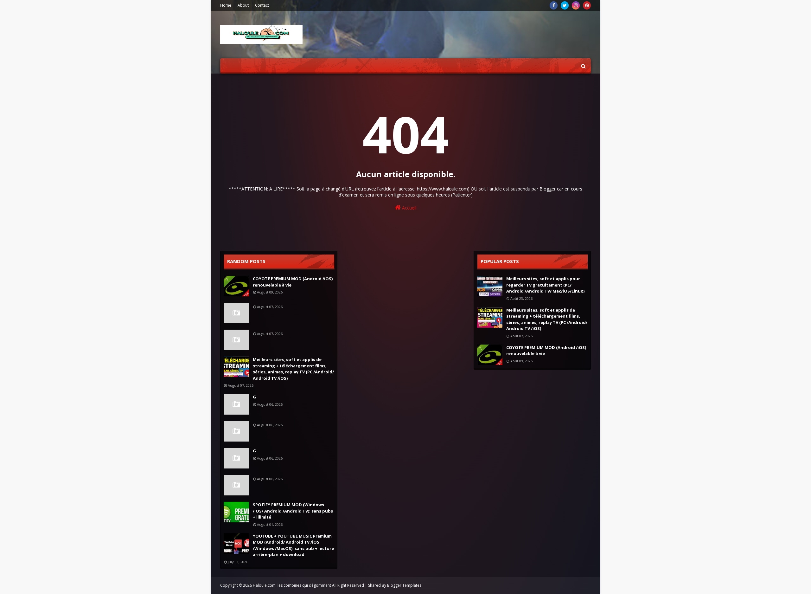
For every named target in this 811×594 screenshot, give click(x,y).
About (243, 5)
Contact (262, 5)
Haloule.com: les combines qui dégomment (292, 585)
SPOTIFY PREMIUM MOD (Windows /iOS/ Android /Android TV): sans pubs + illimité (293, 511)
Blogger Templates (404, 585)
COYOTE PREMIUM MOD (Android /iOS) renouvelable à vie (293, 282)
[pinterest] (587, 5)
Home (225, 5)
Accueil (408, 208)
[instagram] (576, 5)
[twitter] (565, 5)
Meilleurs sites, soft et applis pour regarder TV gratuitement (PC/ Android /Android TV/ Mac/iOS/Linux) (545, 285)
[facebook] (554, 5)
